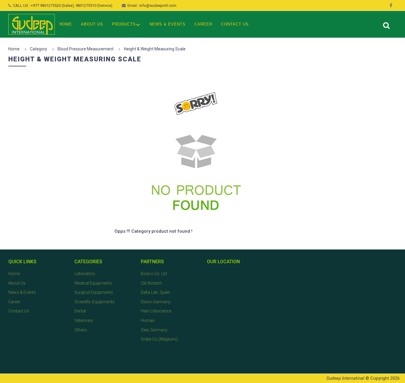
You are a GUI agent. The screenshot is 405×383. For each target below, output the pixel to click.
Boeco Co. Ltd (154, 273)
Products (124, 24)
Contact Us (235, 24)
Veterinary (83, 320)
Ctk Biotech (151, 283)
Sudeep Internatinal (345, 378)
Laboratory (84, 273)
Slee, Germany (154, 330)
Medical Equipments (93, 283)
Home (65, 24)
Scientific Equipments (94, 301)
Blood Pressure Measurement (86, 49)
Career (203, 24)
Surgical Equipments (93, 292)
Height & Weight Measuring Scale (155, 49)
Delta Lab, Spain (155, 292)
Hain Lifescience (156, 311)
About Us (92, 24)
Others (80, 330)
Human (148, 320)
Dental (80, 311)
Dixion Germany (155, 301)
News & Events (167, 24)
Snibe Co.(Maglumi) (159, 339)
